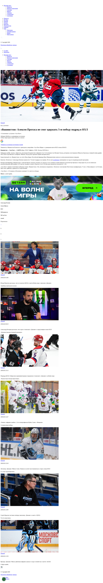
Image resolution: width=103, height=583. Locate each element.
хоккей (2, 218)
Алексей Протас (4, 206)
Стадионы (10, 15)
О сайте (6, 50)
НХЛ (2, 209)
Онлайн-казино (11, 31)
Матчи (9, 11)
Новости (9, 7)
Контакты (6, 52)
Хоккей (6, 21)
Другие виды (7, 25)
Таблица (9, 13)
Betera (8, 33)
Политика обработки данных (9, 45)
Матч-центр (10, 34)
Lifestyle (6, 27)
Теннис (6, 23)
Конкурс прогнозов (12, 8)
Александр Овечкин (5, 202)
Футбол (6, 20)
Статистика (10, 14)
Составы (9, 10)
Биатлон (6, 24)
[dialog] (4, 579)
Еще (5, 28)
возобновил (56, 160)
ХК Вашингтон (4, 212)
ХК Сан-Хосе (4, 215)
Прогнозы (10, 30)
